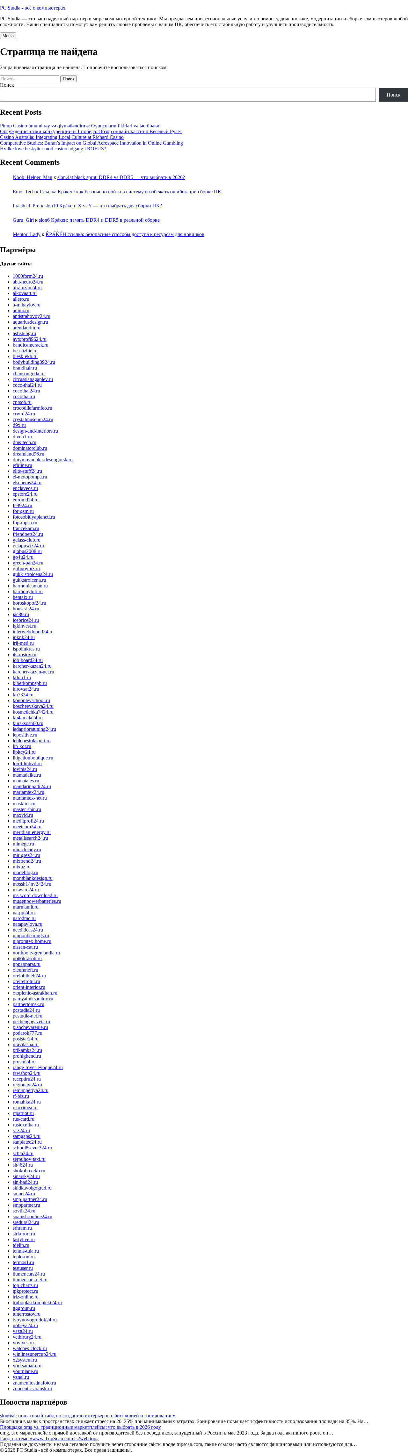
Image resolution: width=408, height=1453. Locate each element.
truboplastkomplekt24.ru (37, 1302)
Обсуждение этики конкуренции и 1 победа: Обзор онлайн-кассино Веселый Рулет (91, 131)
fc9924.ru (22, 505)
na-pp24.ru (24, 912)
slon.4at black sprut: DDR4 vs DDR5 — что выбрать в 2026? (121, 177)
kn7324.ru (23, 694)
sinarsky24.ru (26, 1176)
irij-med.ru (23, 643)
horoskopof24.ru (29, 603)
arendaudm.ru (26, 327)
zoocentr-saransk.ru (32, 1388)
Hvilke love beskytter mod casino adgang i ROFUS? (53, 148)
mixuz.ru (22, 866)
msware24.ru (26, 889)
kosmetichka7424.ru (33, 712)
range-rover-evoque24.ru (38, 1067)
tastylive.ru (24, 1239)
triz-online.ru (26, 1296)
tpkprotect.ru (25, 1291)
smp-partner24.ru (30, 1199)
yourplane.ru (25, 1371)
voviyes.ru (23, 1342)
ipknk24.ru (24, 637)
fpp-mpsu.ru (25, 522)
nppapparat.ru (26, 964)
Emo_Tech (24, 191)
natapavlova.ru (27, 924)
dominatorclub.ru (30, 448)
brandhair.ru (25, 367)
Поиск (7, 85)
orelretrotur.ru (26, 981)
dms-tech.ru (24, 442)
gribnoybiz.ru (26, 568)
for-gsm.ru (23, 511)
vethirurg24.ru (27, 1337)
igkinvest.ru (24, 626)
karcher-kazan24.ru (32, 666)
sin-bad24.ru (25, 1182)
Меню (8, 35)
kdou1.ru (22, 677)
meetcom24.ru (27, 826)
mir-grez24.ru (26, 855)
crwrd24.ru (24, 413)
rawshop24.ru (26, 1073)
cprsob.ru (22, 402)
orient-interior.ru (29, 987)
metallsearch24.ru (30, 838)
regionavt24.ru (27, 1084)
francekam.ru (26, 528)
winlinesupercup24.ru (34, 1354)
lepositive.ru (25, 734)
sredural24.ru (26, 1222)
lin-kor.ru (22, 746)
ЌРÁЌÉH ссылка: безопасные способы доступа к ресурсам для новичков (125, 234)
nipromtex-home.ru (32, 941)
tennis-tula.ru (26, 1251)
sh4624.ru (23, 1165)
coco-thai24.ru (27, 385)
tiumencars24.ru (29, 1274)
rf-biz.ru (21, 1096)
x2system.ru (25, 1360)
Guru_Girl (23, 220)
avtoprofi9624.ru (30, 339)
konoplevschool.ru (31, 700)
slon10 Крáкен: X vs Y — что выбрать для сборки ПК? (103, 205)
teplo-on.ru (24, 1256)
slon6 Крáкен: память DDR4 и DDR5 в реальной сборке (99, 220)
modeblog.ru (25, 872)
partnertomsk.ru (28, 1004)
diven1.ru (22, 436)
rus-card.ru (23, 1119)
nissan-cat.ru (25, 947)
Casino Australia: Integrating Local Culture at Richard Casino (62, 137)
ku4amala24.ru (28, 717)
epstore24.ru (25, 494)
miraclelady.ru (27, 849)
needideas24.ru (28, 929)
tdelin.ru (21, 1245)
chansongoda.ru (29, 373)
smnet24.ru (24, 1193)
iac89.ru (21, 614)
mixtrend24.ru (27, 861)
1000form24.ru (28, 276)
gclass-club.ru (26, 540)
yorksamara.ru (27, 1365)
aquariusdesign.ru (30, 322)
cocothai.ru (24, 396)
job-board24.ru (28, 660)
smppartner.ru (26, 1205)
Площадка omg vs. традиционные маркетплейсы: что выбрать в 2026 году (80, 1427)
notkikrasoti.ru (27, 958)
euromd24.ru (26, 499)
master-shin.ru (27, 809)
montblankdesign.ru (33, 878)
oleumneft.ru (25, 970)
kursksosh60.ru (28, 723)
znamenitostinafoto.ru (34, 1382)
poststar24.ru (26, 1038)
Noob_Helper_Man (32, 177)
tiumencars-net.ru (30, 1279)
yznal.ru (21, 1377)
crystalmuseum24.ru (33, 419)
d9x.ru (19, 425)
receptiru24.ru (27, 1079)
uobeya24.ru (25, 1325)
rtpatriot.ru (23, 1113)
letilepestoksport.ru (32, 740)
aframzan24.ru (27, 287)
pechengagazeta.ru (31, 1021)
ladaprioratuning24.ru (34, 729)
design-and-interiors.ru (35, 431)
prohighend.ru (27, 1056)
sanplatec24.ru (27, 1142)
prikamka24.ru (27, 1050)
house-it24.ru (26, 608)
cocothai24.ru (26, 390)
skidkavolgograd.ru (32, 1187)
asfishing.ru (24, 333)
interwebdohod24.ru (33, 631)
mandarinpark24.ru (32, 786)
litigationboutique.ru (33, 757)
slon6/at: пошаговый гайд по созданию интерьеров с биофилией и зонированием (88, 1415)
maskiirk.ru (24, 803)
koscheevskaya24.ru (33, 706)
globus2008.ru (27, 551)
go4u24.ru (23, 557)
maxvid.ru (23, 815)
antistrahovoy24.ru (31, 316)
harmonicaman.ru (30, 585)
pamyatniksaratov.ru (33, 998)
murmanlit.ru (26, 907)
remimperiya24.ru (30, 1090)
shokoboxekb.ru (29, 1170)
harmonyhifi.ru (28, 591)
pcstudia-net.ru (27, 1015)
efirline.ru (22, 465)
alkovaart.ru (25, 293)
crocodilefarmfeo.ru (32, 408)
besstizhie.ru (25, 350)
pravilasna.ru (26, 1044)
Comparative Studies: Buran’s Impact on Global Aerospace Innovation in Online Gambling (91, 143)
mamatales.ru (26, 780)
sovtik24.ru (24, 1210)
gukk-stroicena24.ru (33, 574)
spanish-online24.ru (32, 1216)
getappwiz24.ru (28, 545)
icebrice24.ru (26, 620)
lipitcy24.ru (24, 752)
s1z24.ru (21, 1130)
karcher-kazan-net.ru (33, 671)
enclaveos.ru (25, 488)
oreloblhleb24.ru (29, 975)
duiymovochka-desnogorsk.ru (43, 459)
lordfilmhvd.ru (27, 763)
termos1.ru (23, 1262)
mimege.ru (23, 843)
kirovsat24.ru (26, 689)
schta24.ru (23, 1153)
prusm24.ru (24, 1061)
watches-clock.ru (30, 1348)
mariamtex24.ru (28, 792)
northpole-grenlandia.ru (36, 952)
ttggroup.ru (24, 1308)
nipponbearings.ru (31, 935)
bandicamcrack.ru (30, 345)
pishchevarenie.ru (30, 1027)
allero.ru (21, 299)
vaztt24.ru (23, 1331)
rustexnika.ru (26, 1124)
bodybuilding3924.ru (34, 362)
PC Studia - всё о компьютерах (32, 8)
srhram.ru (22, 1228)
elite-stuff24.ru (27, 471)
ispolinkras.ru (26, 648)
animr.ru (21, 310)
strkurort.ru (24, 1233)
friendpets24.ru (28, 534)
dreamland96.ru (28, 454)
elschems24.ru (27, 482)
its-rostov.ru (24, 654)
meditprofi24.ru (28, 821)
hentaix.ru (23, 597)
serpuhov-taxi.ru (29, 1159)
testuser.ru (23, 1268)
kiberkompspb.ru (30, 683)
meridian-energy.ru (32, 832)
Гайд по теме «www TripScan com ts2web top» (49, 1438)
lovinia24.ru (25, 769)
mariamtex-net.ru (30, 798)
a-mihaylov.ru (26, 304)
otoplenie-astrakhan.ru (35, 993)
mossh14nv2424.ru (32, 884)
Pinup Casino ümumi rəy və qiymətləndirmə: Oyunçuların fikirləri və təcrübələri (80, 125)
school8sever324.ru (32, 1147)
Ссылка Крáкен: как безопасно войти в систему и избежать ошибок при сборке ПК (130, 191)
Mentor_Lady (26, 234)
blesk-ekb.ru (25, 356)
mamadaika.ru (27, 775)
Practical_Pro (26, 205)
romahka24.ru (27, 1101)
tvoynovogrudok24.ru (35, 1319)
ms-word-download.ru (35, 895)
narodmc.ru (24, 918)
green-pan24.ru (28, 562)
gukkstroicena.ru (29, 580)
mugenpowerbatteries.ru (37, 901)
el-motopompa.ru (30, 476)
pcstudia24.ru (26, 1010)
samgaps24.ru (26, 1136)
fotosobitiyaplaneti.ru (34, 517)
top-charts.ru (25, 1285)
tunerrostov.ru (26, 1314)
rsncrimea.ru (25, 1107)
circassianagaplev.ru (33, 379)
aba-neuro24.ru (28, 281)
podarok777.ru (27, 1033)
